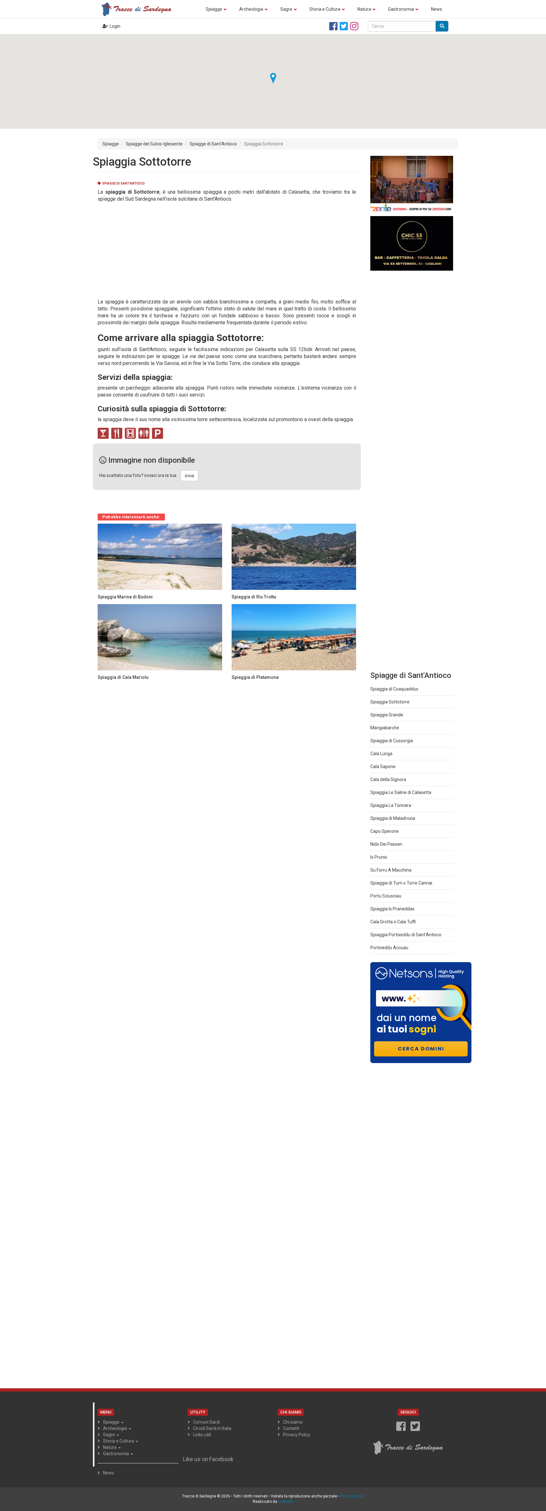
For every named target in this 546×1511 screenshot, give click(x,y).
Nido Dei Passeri (386, 844)
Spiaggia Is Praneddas (392, 908)
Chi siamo (293, 1422)
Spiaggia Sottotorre (390, 701)
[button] (273, 78)
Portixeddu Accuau (389, 947)
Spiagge (214, 9)
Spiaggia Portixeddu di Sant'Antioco (405, 934)
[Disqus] (227, 763)
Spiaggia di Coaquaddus (394, 688)
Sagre (286, 9)
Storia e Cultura (324, 9)
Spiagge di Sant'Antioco (213, 143)
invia (189, 475)
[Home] (138, 9)
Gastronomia (401, 9)
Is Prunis (378, 857)
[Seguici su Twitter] (344, 26)
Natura (364, 9)
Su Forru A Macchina (390, 870)
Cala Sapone (383, 766)
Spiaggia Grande (386, 714)
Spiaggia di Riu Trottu (254, 596)
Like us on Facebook (208, 1459)
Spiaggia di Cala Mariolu (123, 677)
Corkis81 (286, 1501)
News (436, 9)
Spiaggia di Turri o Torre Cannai (401, 882)
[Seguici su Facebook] (333, 26)
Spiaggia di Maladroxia (392, 818)
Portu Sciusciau (385, 895)
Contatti (291, 1428)
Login (115, 26)
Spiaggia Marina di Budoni (125, 596)
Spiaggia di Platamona (255, 677)
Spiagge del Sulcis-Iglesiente (154, 143)
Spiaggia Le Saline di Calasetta (400, 792)
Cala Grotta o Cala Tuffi (393, 921)
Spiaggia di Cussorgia (391, 740)
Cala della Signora (388, 779)
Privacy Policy (296, 1434)
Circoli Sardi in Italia (212, 1428)
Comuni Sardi (206, 1422)
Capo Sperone (384, 831)
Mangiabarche (384, 727)
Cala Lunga (381, 753)
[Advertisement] (224, 250)
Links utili (202, 1434)
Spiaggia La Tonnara (390, 805)
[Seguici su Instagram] (354, 26)
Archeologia (251, 9)
